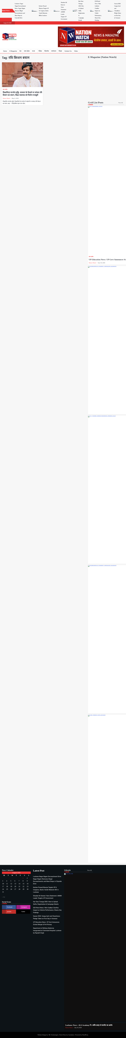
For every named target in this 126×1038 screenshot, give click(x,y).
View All (120, 102)
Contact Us (68, 51)
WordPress (85, 1035)
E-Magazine (13, 51)
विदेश (40, 51)
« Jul (3, 897)
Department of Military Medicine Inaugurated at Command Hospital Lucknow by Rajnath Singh (47, 930)
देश (20, 51)
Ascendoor (71, 1035)
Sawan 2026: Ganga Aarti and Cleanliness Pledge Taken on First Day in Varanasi (117, 11)
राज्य (33, 51)
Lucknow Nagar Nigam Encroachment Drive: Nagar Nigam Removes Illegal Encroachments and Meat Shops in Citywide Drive (20, 11)
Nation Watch (6, 98)
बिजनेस (46, 51)
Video (76, 51)
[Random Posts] (119, 51)
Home (5, 51)
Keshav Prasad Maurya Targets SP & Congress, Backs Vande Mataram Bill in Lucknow (44, 10)
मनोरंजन (53, 51)
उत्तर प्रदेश (27, 51)
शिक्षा (60, 51)
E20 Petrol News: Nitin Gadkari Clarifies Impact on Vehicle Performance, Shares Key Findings (98, 11)
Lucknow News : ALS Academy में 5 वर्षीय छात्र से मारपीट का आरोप (88, 1025)
